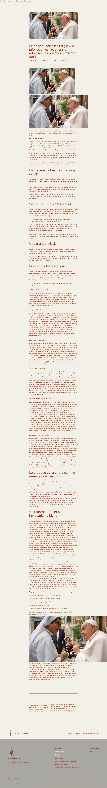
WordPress (17, 779)
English (57, 755)
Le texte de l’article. (55, 595)
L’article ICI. (50, 602)
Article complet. (42, 614)
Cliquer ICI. (58, 598)
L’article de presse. (63, 609)
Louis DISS (43, 60)
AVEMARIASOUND (21, 733)
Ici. (51, 605)
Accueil (2, 1)
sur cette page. (63, 351)
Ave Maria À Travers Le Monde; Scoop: (59, 60)
